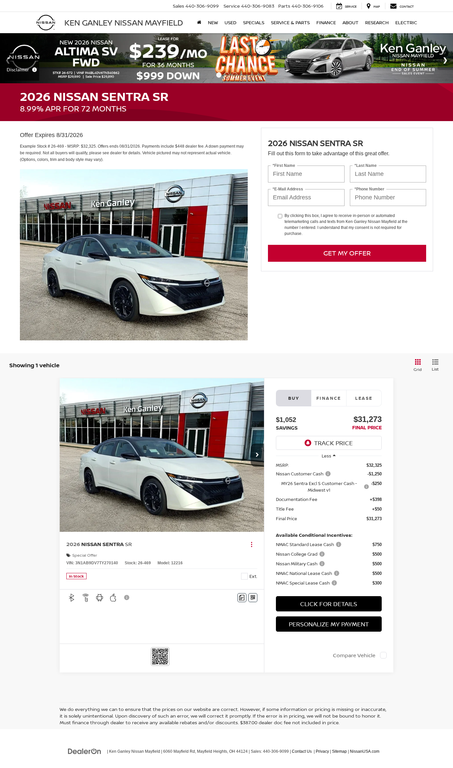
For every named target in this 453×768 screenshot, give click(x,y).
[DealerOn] (84, 751)
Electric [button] (406, 22)
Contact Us (302, 751)
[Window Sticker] (252, 597)
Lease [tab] (363, 398)
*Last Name (366, 165)
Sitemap (339, 751)
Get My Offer (347, 252)
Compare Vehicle (354, 655)
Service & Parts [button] (290, 22)
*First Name (284, 165)
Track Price (333, 443)
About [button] (350, 22)
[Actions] (251, 544)
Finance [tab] (328, 398)
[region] (329, 527)
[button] (257, 455)
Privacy (322, 751)
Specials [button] (253, 22)
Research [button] (377, 22)
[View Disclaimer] (127, 597)
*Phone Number (369, 189)
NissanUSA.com (364, 751)
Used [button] (230, 22)
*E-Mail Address (288, 189)
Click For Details (328, 604)
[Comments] (241, 597)
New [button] (213, 22)
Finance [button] (326, 22)
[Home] (199, 22)
